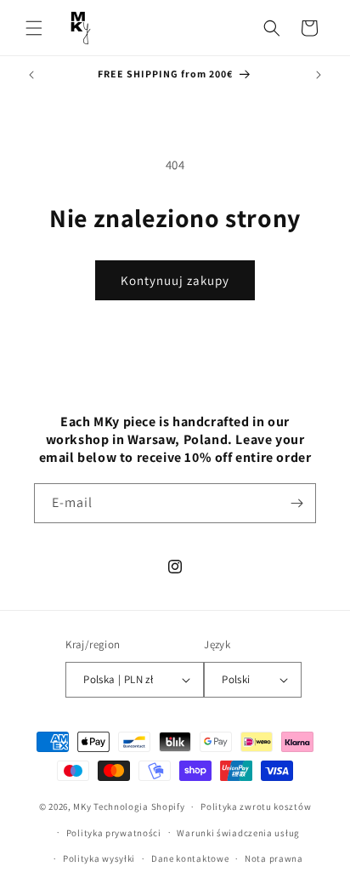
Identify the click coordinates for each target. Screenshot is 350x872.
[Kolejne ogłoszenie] (318, 75)
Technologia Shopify (138, 806)
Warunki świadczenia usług (238, 833)
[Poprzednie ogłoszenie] (31, 75)
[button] (34, 28)
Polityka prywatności (113, 833)
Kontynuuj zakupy (175, 280)
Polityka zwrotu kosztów (255, 806)
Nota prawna (274, 858)
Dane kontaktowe (190, 858)
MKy (82, 806)
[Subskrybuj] (296, 503)
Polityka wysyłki (99, 858)
